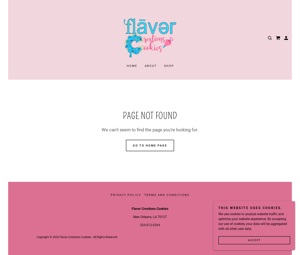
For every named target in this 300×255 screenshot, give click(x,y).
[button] (286, 38)
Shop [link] (169, 65)
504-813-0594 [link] (150, 225)
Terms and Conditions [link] (166, 195)
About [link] (151, 65)
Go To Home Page (150, 145)
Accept (254, 240)
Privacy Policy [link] (126, 195)
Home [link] (132, 65)
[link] (150, 38)
